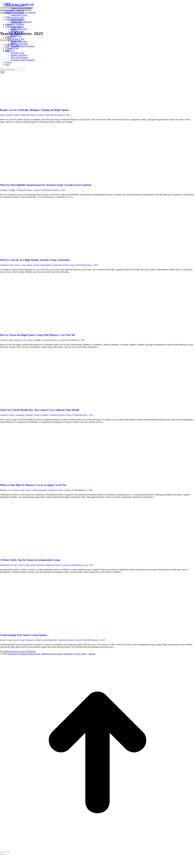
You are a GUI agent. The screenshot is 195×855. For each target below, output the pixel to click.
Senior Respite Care (8, 115)
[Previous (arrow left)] (1, 854)
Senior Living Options (34, 490)
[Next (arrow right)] (4, 854)
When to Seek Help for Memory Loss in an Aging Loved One (33, 485)
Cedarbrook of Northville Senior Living (23, 654)
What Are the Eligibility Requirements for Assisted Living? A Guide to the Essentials (45, 185)
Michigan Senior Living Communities (57, 654)
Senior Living (20, 265)
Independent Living (8, 565)
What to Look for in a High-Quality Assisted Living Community (35, 259)
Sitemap (91, 654)
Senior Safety (35, 565)
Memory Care (20, 340)
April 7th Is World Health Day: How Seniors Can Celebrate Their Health (39, 409)
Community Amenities (23, 415)
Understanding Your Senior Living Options (23, 635)
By (35, 115)
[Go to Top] (97, 849)
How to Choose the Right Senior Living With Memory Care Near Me (37, 335)
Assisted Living (6, 190)
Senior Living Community (38, 265)
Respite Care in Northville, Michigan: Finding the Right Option (34, 110)
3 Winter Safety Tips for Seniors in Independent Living (30, 560)
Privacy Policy (81, 654)
